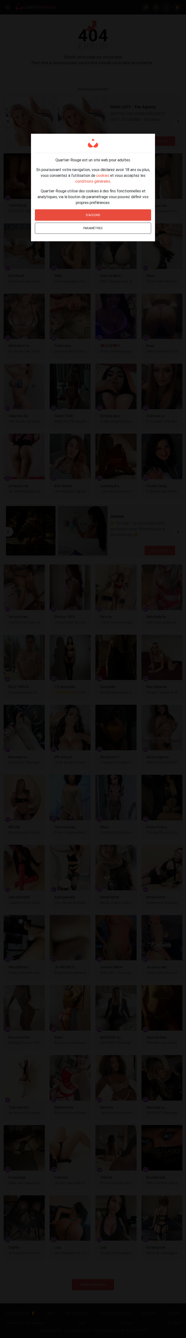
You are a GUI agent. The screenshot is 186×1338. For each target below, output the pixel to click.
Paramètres (93, 228)
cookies (102, 175)
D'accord (93, 215)
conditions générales (92, 181)
